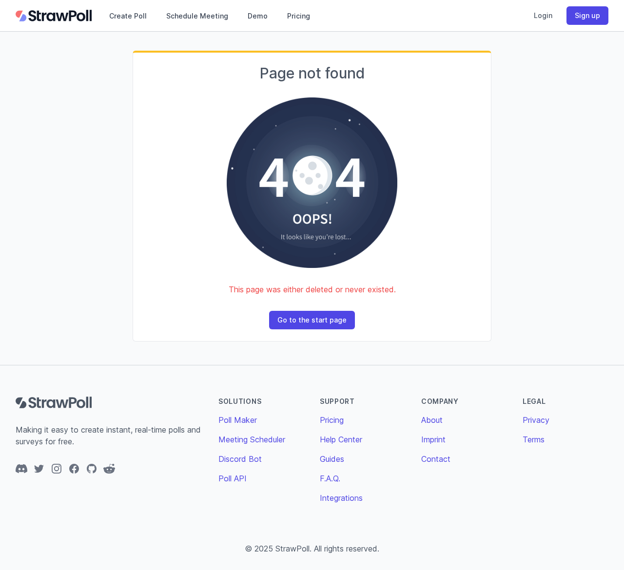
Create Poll (128, 16)
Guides (332, 459)
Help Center (341, 439)
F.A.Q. (330, 478)
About (432, 420)
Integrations (341, 498)
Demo (258, 16)
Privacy (536, 420)
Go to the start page (312, 320)
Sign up (587, 15)
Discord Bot (240, 459)
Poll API (232, 478)
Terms (534, 439)
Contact (435, 459)
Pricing (298, 16)
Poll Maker (237, 420)
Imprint (433, 439)
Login (543, 15)
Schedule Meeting (197, 16)
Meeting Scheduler (251, 439)
